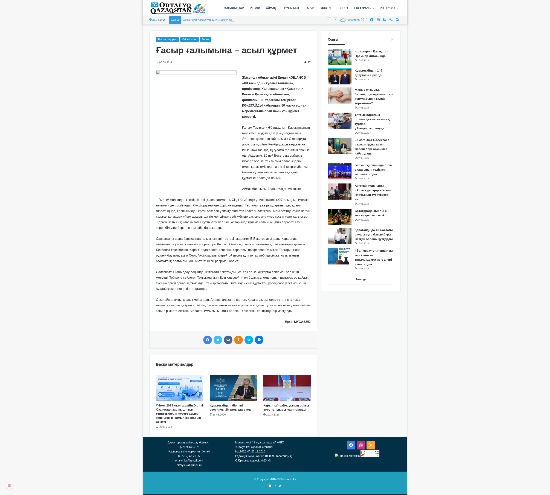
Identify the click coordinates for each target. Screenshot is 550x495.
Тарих (310, 8)
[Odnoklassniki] (238, 340)
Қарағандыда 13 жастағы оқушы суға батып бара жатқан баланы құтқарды (374, 234)
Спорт (343, 8)
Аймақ (271, 8)
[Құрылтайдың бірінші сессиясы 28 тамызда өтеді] (233, 388)
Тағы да (361, 279)
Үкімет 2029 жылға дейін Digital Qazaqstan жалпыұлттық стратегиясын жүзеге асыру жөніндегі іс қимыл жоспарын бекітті (179, 413)
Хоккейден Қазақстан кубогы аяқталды (208, 19)
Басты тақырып (167, 39)
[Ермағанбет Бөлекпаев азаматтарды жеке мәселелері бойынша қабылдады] (339, 146)
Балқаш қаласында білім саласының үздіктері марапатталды (373, 169)
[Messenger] (259, 340)
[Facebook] (207, 340)
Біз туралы (362, 8)
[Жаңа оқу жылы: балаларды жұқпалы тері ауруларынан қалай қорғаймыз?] (339, 95)
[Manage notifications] (9, 485)
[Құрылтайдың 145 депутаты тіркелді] (339, 76)
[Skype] (248, 340)
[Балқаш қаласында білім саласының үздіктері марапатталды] (339, 171)
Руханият (291, 8)
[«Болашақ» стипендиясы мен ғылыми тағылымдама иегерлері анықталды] (339, 256)
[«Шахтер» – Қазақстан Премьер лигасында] (339, 57)
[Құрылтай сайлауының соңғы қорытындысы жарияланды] (287, 388)
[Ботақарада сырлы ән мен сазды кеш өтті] (339, 217)
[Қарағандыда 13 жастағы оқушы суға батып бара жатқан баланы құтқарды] (339, 236)
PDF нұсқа (387, 8)
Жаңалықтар (234, 8)
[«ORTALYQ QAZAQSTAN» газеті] (177, 8)
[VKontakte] (228, 340)
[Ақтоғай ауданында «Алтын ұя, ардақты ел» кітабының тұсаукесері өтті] (339, 191)
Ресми (255, 8)
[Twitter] (218, 340)
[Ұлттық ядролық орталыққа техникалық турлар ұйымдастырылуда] (339, 121)
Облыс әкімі (189, 39)
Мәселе (327, 8)
